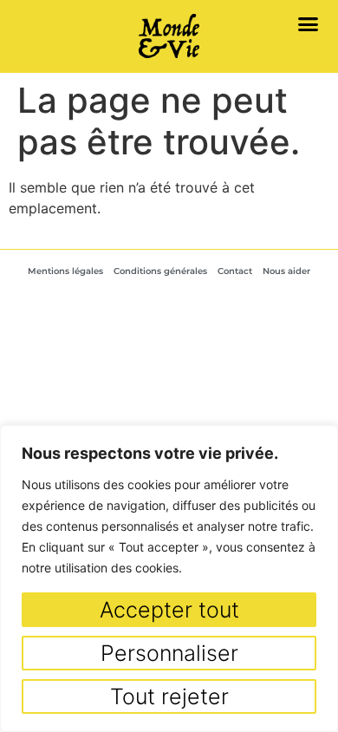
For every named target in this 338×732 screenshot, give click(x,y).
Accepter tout (169, 610)
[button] (308, 23)
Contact (235, 271)
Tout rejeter (169, 696)
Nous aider (286, 271)
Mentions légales (65, 271)
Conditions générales (160, 271)
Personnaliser (169, 653)
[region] (169, 578)
